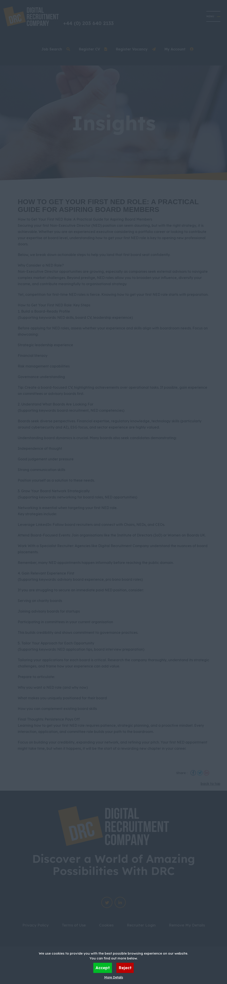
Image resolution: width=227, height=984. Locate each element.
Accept (103, 967)
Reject (125, 967)
